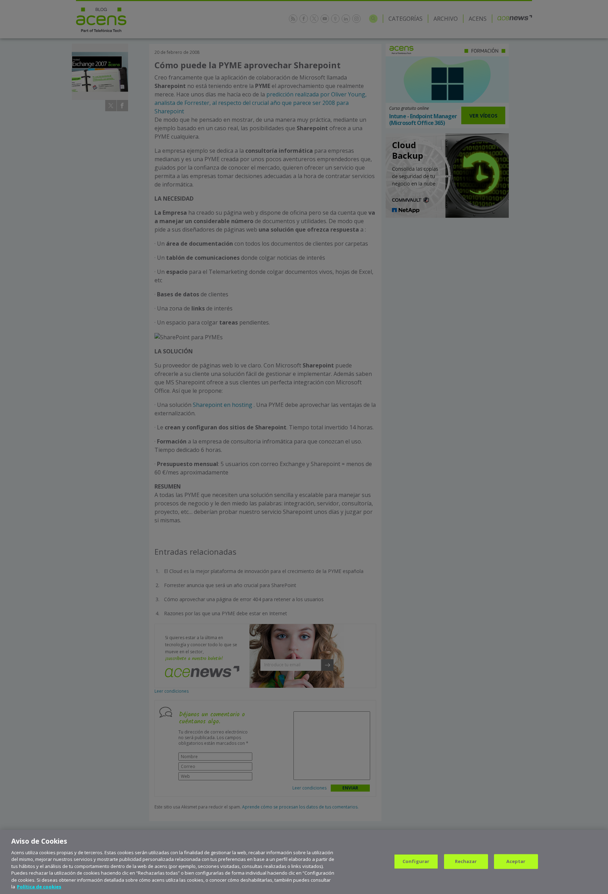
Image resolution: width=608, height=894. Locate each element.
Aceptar (516, 861)
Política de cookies (39, 886)
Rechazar (466, 861)
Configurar (416, 861)
